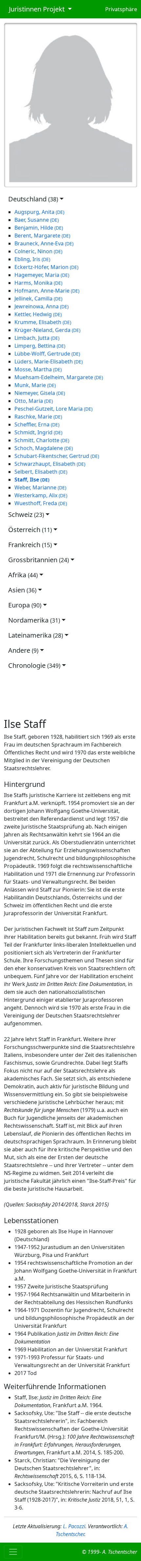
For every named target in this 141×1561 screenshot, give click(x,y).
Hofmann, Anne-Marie (46, 290)
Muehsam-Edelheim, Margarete (58, 377)
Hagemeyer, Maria (41, 274)
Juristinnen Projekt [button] (35, 9)
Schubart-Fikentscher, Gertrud (56, 456)
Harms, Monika (38, 282)
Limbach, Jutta (36, 337)
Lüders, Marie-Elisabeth (48, 361)
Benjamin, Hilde (38, 227)
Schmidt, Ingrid (38, 432)
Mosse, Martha (38, 369)
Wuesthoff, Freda (40, 503)
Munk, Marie (35, 385)
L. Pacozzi (74, 1526)
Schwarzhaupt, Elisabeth (49, 463)
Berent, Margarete (42, 235)
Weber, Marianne (40, 487)
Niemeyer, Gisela (39, 393)
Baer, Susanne (36, 219)
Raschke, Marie (38, 416)
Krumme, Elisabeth (42, 322)
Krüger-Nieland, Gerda (47, 330)
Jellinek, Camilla (38, 298)
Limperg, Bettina (39, 345)
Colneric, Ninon (38, 251)
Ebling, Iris (32, 259)
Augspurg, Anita (39, 212)
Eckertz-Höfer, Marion (46, 267)
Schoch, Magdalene (43, 448)
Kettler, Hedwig (38, 314)
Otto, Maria (33, 400)
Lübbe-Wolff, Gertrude (47, 353)
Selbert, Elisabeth (40, 471)
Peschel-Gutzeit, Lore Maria (53, 408)
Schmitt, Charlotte (41, 440)
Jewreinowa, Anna (41, 306)
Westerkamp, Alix (40, 495)
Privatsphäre (121, 9)
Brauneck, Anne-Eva (43, 243)
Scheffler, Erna (36, 424)
